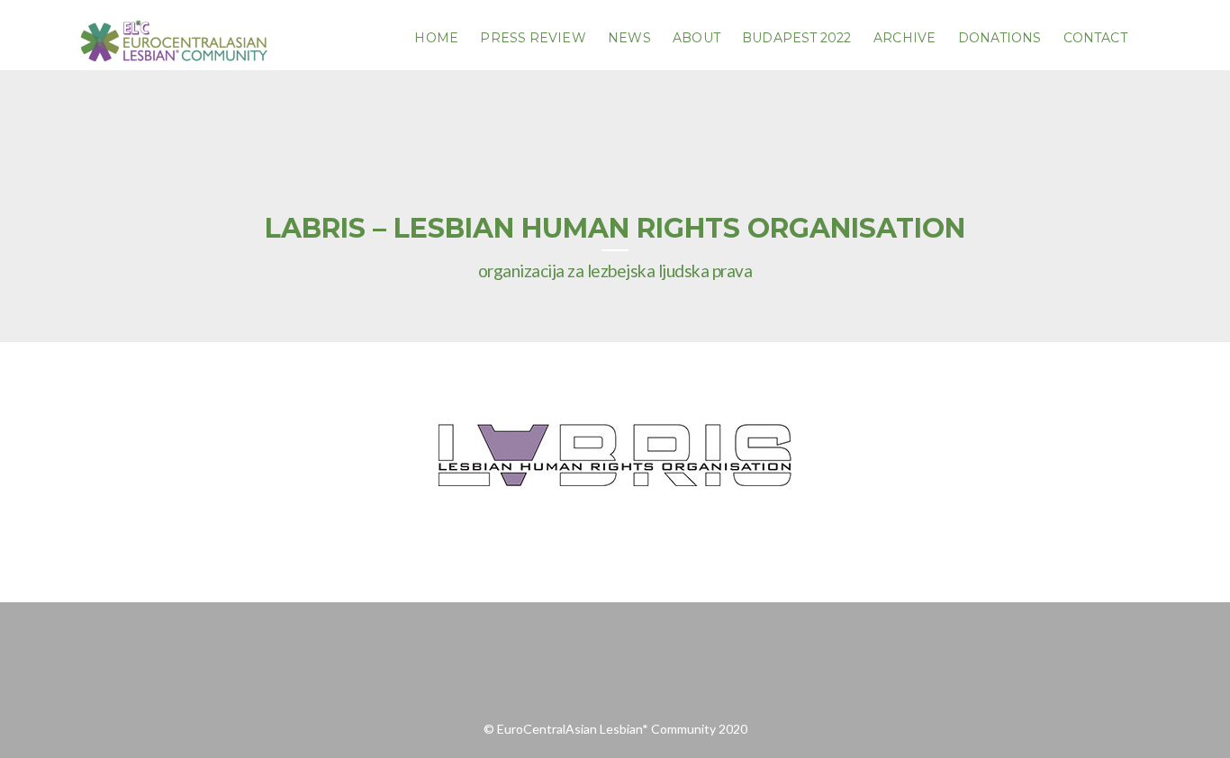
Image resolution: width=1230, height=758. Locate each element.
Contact (1095, 38)
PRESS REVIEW (532, 38)
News (629, 38)
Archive (904, 38)
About (696, 38)
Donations (1000, 38)
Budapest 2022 (796, 38)
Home (435, 38)
